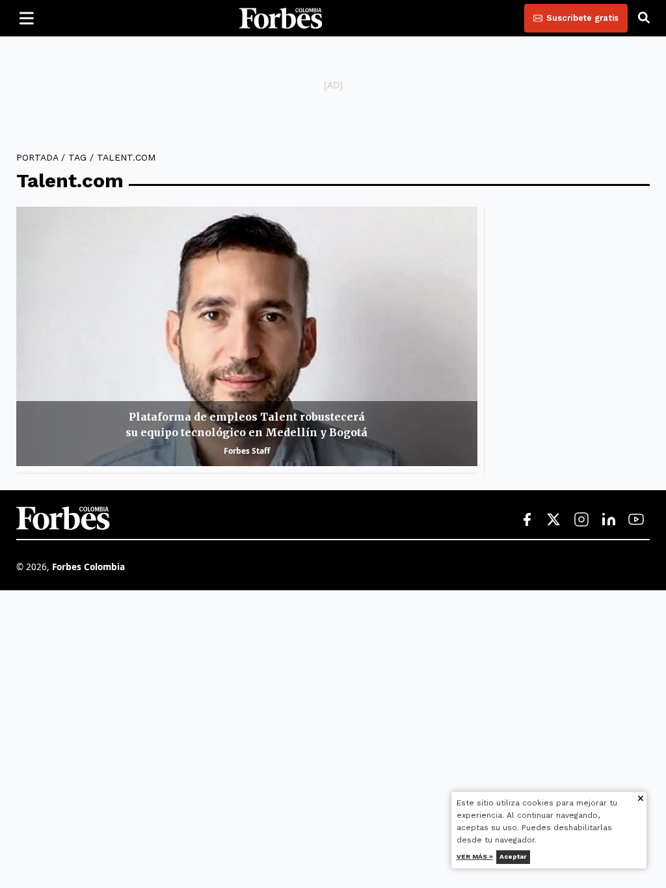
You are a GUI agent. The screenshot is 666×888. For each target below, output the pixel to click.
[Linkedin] (609, 520)
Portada (37, 157)
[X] (554, 520)
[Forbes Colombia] (281, 18)
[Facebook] (527, 520)
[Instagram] (581, 520)
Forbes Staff (247, 450)
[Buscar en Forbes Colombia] (644, 18)
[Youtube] (636, 520)
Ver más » (475, 856)
